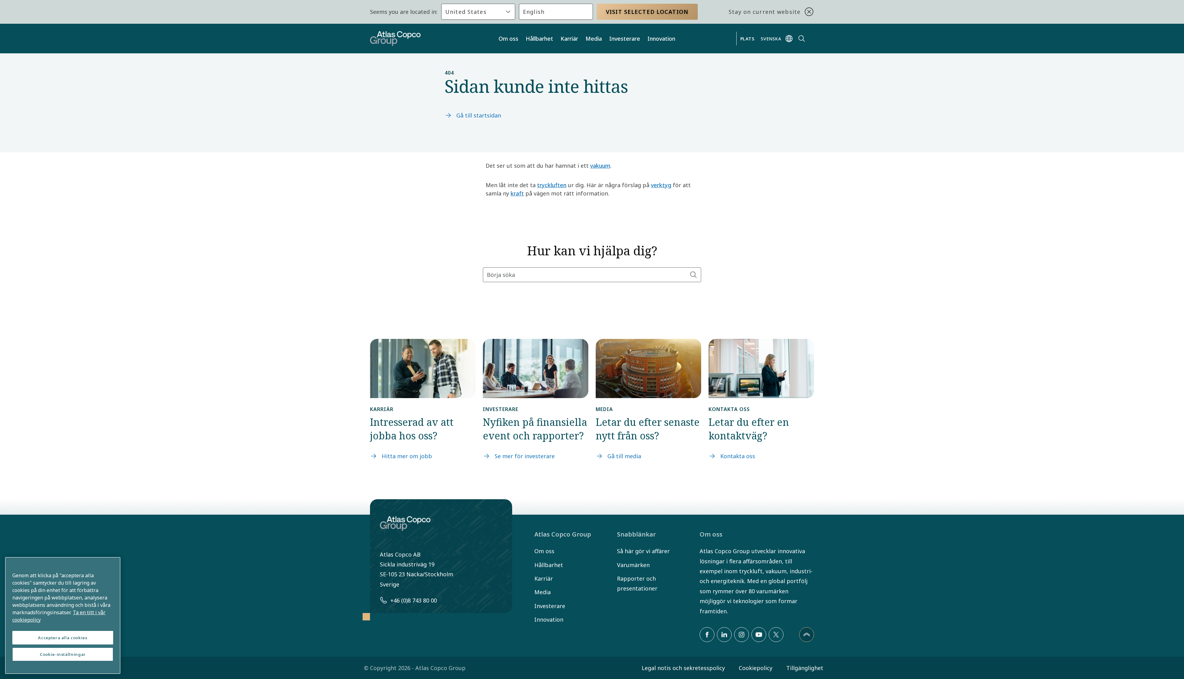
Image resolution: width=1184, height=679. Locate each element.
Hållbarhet (539, 38)
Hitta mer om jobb (407, 456)
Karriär (569, 38)
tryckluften (551, 185)
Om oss (508, 38)
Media (594, 38)
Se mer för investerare (525, 456)
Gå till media (624, 456)
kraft (517, 193)
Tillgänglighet (804, 668)
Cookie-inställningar (63, 654)
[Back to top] (806, 634)
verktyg (661, 185)
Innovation (661, 38)
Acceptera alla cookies (62, 637)
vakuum (600, 165)
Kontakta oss (737, 456)
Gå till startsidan (478, 115)
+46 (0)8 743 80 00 (413, 600)
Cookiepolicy (755, 668)
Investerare (624, 38)
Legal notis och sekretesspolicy (683, 668)
